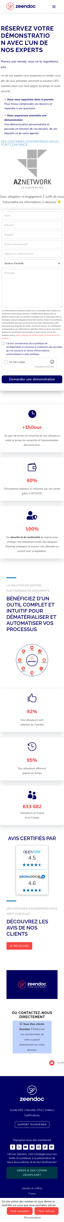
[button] (15, 169)
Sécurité (30, 1110)
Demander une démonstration (32, 379)
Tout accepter (19, 1211)
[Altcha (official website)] (52, 363)
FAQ (39, 1110)
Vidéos (49, 1110)
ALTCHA (50, 367)
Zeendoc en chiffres (32, 1188)
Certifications (32, 1115)
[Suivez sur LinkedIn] (32, 1147)
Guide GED (16, 1110)
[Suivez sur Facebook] (12, 1147)
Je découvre (19, 946)
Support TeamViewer (32, 1124)
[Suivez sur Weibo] (51, 1147)
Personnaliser (32, 1217)
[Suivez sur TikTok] (45, 1147)
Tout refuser (46, 1211)
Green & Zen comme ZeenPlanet (32, 1173)
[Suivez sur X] (19, 1147)
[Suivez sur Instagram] (38, 1147)
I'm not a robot (17, 362)
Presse (32, 1193)
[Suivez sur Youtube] (25, 1147)
